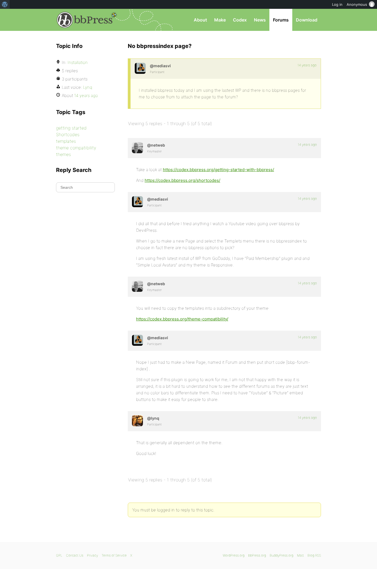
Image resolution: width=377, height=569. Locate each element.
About (200, 20)
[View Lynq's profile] (137, 420)
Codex (240, 20)
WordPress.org (234, 555)
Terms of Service (114, 555)
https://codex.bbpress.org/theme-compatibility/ (182, 319)
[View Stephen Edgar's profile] (137, 147)
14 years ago (307, 65)
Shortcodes (67, 134)
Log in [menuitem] (337, 4)
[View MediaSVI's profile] (140, 68)
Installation (78, 62)
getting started (71, 128)
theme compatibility (76, 147)
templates (66, 141)
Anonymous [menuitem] (357, 4)
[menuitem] (5, 4)
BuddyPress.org (281, 555)
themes (63, 154)
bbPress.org (84, 20)
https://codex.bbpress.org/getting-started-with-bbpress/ (218, 169)
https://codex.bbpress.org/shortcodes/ (182, 180)
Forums (281, 20)
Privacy (92, 555)
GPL (59, 555)
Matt (300, 555)
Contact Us (74, 555)
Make (220, 20)
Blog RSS (314, 555)
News (260, 20)
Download (306, 20)
